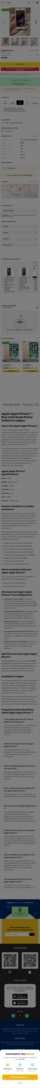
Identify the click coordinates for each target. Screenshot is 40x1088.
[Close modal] (37, 1052)
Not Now (20, 1083)
